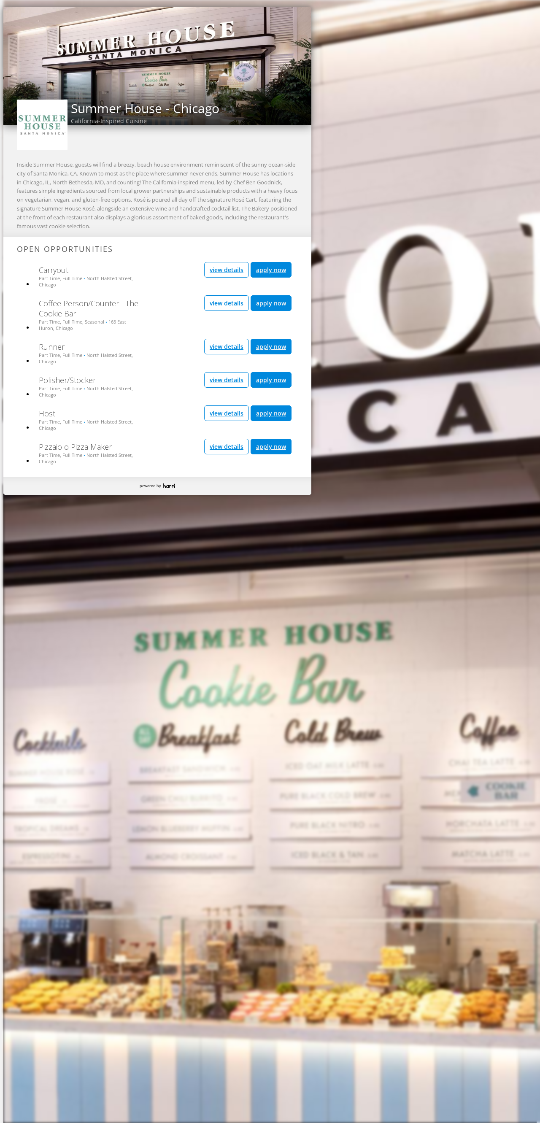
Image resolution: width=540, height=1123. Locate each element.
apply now (271, 270)
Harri (169, 485)
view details (226, 270)
